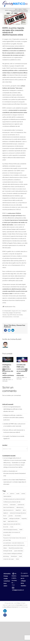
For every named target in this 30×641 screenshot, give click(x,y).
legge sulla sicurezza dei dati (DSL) (11, 524)
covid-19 (5, 504)
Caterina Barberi (7, 496)
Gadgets (11, 312)
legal (4, 521)
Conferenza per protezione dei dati (11, 501)
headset (5, 518)
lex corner (5, 526)
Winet (17, 559)
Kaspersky (24, 518)
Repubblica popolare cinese (16, 548)
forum (4, 515)
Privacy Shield (6, 535)
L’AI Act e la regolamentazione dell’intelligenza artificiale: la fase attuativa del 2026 (12, 409)
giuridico (10, 515)
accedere (8, 395)
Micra (18, 603)
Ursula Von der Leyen (8, 559)
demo (24, 510)
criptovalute (13, 504)
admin (5, 471)
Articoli (4, 312)
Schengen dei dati (7, 550)
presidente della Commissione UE (11, 532)
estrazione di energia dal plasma (18, 513)
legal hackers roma (12, 521)
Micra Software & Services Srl (11, 607)
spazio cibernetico (18, 550)
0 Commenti (16, 316)
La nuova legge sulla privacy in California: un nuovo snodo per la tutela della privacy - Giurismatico (14, 460)
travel (20, 556)
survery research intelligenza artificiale (12, 553)
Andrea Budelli (7, 310)
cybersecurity (21, 504)
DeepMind (18, 510)
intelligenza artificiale (14, 518)
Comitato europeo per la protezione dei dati (14, 499)
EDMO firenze (13, 314)
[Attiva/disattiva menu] (26, 4)
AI (7, 493)
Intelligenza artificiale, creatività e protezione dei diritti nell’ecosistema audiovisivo (8, 371)
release (5, 548)
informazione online (7, 316)
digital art (5, 513)
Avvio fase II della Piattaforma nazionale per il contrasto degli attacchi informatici (14, 482)
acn (4, 493)
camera (23, 493)
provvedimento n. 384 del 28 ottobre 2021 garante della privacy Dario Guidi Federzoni (14, 544)
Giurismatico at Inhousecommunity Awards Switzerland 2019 (14, 473)
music (11, 526)
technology (6, 556)
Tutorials (4, 314)
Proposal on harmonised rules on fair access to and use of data (14, 539)
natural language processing (10, 529)
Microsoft (15, 312)
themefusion (14, 556)
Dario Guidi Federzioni (8, 507)
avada (17, 493)
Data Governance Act (8, 510)
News (19, 312)
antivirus (12, 493)
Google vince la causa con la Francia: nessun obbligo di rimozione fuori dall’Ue (14, 465)
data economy (19, 507)
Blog (7, 312)
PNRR (20, 529)
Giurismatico (20, 314)
